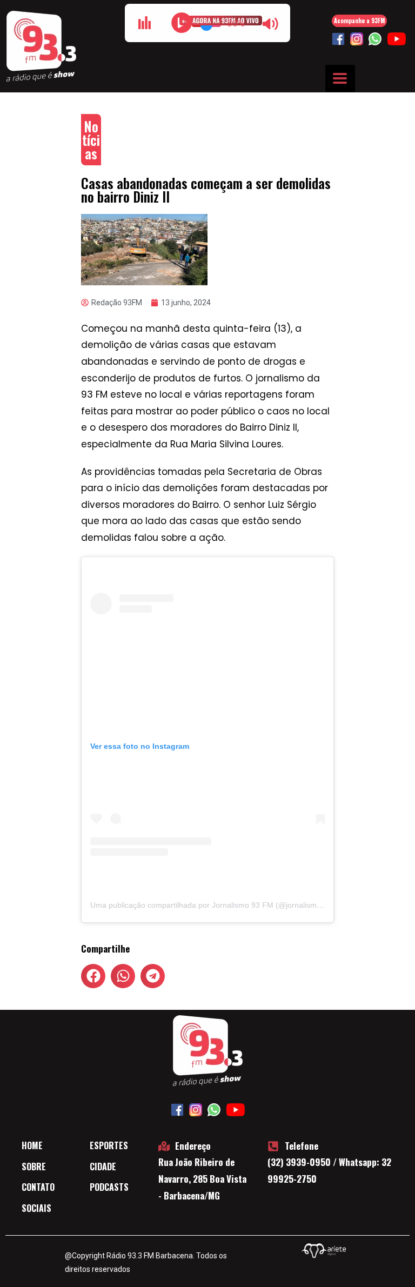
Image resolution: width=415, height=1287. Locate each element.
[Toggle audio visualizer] (144, 23)
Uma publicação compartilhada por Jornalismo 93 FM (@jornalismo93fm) (215, 905)
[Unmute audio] (270, 24)
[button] (93, 976)
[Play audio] (181, 22)
